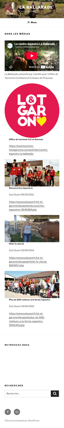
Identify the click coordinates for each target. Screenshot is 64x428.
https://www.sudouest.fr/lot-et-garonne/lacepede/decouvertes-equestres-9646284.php (27, 205)
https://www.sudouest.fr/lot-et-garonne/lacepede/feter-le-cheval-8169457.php (28, 261)
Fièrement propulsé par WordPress (22, 420)
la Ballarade (36, 7)
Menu (34, 22)
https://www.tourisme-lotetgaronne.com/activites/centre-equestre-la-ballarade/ (28, 150)
